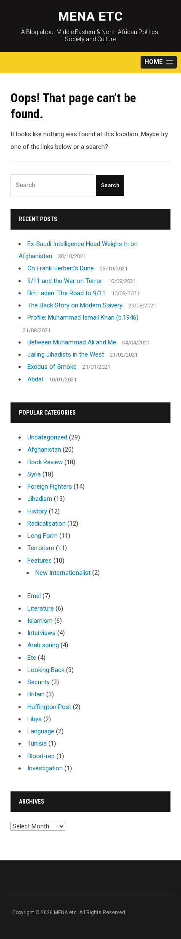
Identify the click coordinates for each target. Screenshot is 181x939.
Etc (31, 657)
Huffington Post (49, 707)
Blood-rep (41, 756)
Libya (34, 719)
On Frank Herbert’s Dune (60, 268)
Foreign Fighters (49, 486)
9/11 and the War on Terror (64, 281)
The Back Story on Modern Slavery (74, 305)
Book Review (45, 462)
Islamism (40, 620)
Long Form (42, 536)
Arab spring (43, 645)
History (37, 511)
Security (38, 682)
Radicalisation (46, 523)
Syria (34, 474)
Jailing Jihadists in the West (65, 354)
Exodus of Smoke (52, 366)
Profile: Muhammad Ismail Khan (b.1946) (82, 317)
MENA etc (90, 16)
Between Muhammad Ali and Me (71, 342)
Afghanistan (44, 449)
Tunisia (37, 743)
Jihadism (39, 499)
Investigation (45, 768)
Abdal (35, 379)
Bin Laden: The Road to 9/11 (66, 293)
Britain (36, 694)
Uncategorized (47, 437)
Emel (34, 596)
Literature (40, 608)
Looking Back (45, 670)
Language (40, 731)
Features (39, 560)
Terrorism (40, 548)
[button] (159, 62)
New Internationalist (62, 573)
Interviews (41, 633)
